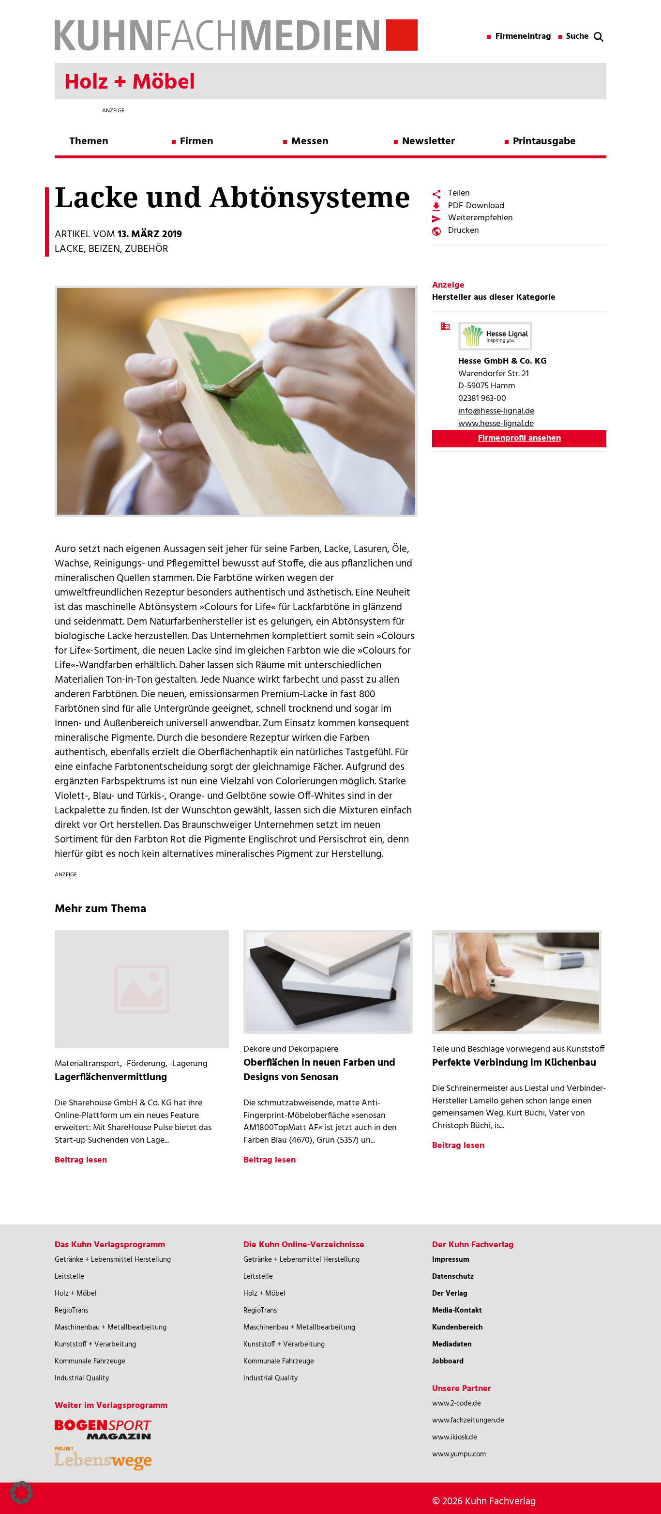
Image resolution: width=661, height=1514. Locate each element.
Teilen (459, 193)
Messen (310, 141)
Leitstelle (69, 1277)
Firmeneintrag (523, 37)
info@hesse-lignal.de (496, 411)
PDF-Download (476, 206)
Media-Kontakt (457, 1310)
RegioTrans (71, 1310)
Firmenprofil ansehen (519, 438)
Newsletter (428, 141)
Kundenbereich (457, 1327)
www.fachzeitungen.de (468, 1420)
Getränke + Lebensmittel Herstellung (113, 1260)
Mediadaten (452, 1344)
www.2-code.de (456, 1403)
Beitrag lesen (81, 1160)
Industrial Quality (82, 1378)
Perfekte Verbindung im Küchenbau (514, 1063)
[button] (21, 1492)
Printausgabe (544, 141)
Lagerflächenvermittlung (111, 1078)
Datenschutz (453, 1277)
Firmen (196, 141)
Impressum (450, 1260)
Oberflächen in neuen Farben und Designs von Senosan (319, 1070)
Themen (88, 141)
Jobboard (448, 1361)
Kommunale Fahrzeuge (90, 1361)
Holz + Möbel (76, 1294)
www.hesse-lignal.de (496, 424)
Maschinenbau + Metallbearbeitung (110, 1327)
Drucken (463, 231)
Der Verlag (449, 1294)
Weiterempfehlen (480, 218)
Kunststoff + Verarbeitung (95, 1344)
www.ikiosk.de (454, 1437)
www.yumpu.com (459, 1454)
